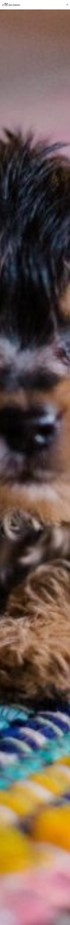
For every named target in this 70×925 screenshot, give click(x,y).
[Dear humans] (11, 5)
